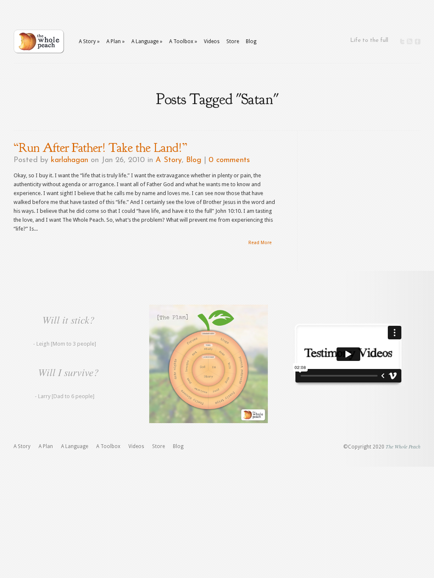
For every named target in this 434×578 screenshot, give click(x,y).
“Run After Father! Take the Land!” (100, 148)
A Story (169, 160)
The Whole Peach (403, 446)
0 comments (229, 160)
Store (232, 41)
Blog (251, 41)
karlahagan (69, 160)
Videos (212, 41)
